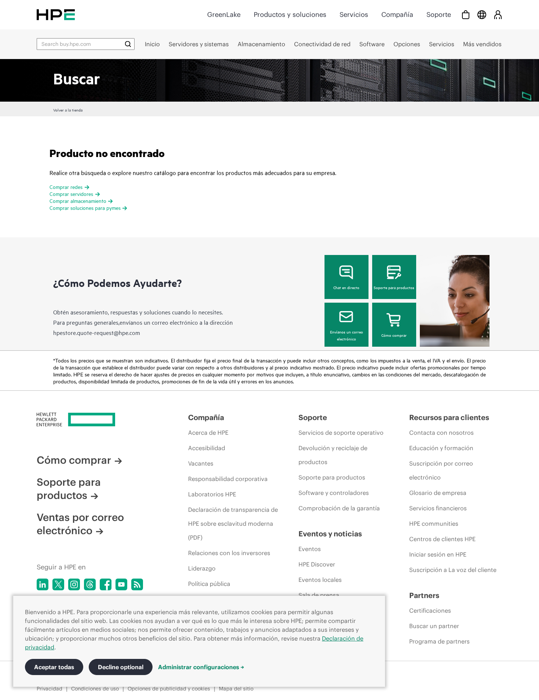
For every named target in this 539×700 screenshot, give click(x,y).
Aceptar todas (54, 667)
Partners (424, 595)
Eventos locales (320, 579)
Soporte (438, 14)
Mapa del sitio (236, 688)
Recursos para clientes (449, 417)
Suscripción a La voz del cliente (452, 569)
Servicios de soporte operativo (341, 432)
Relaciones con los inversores (229, 553)
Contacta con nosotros (441, 432)
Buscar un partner (434, 626)
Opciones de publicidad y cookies (169, 688)
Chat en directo (346, 287)
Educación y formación (441, 448)
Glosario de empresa (437, 492)
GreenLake (224, 14)
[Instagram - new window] (74, 584)
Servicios (354, 14)
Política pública (209, 583)
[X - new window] (58, 584)
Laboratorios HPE (212, 494)
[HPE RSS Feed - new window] (137, 584)
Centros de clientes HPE (442, 539)
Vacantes (200, 463)
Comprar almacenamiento (78, 200)
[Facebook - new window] (105, 584)
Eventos (309, 549)
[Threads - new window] (90, 584)
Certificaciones (430, 610)
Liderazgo (202, 568)
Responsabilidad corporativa (228, 478)
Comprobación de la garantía (339, 508)
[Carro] (465, 14)
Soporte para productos (394, 287)
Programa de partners (439, 641)
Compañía (397, 14)
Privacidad (49, 688)
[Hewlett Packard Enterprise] (56, 14)
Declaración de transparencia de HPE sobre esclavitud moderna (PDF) (233, 523)
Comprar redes (66, 186)
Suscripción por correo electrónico (441, 470)
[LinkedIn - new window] (42, 584)
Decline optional (120, 667)
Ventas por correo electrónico (80, 524)
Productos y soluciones (290, 14)
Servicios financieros (438, 508)
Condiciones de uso (95, 688)
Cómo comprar (394, 335)
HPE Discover (316, 564)
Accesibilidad (206, 448)
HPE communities (433, 523)
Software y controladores (333, 492)
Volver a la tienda (67, 110)
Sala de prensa (318, 595)
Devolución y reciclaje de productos (332, 455)
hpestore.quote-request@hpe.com (96, 332)
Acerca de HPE (208, 432)
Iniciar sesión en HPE (437, 554)
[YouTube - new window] (121, 584)
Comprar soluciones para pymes (85, 207)
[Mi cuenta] (498, 14)
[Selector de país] (481, 14)
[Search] (128, 44)
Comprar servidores (71, 193)
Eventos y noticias (330, 533)
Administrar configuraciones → (201, 667)
